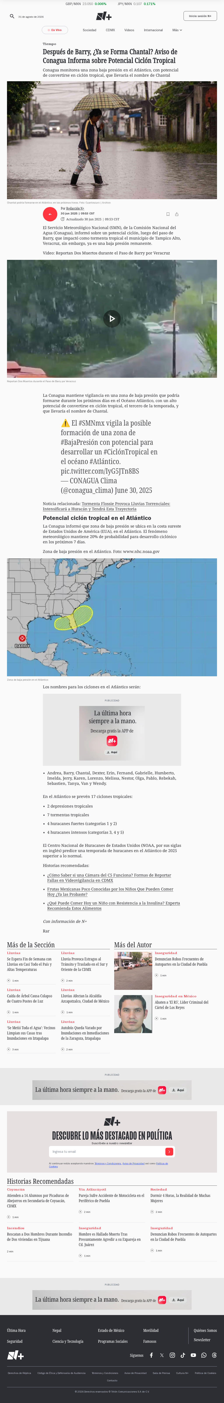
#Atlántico (104, 461)
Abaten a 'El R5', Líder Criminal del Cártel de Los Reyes (181, 1004)
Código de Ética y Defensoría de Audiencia (61, 1373)
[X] (161, 1355)
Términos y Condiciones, (108, 1164)
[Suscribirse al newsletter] (169, 1152)
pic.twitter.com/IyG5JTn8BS (100, 471)
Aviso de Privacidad (133, 1164)
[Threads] (214, 1355)
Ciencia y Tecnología (67, 1341)
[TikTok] (183, 1355)
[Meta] (151, 1355)
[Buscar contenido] (11, 16)
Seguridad (15, 1341)
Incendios (15, 1228)
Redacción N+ (75, 208)
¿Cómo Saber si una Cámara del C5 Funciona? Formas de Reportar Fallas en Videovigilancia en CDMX (109, 877)
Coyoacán (16, 1189)
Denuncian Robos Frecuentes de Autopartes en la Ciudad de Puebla (181, 961)
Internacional (153, 30)
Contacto (112, 1381)
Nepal (56, 1330)
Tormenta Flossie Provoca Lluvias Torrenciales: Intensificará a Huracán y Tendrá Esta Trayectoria (106, 506)
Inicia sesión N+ (200, 16)
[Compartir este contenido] (176, 214)
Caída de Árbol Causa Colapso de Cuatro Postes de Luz (29, 998)
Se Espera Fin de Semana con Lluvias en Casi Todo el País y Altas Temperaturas (29, 964)
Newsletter (202, 1339)
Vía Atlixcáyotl (92, 1189)
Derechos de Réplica (19, 1373)
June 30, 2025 (133, 490)
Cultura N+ (182, 1373)
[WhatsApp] (203, 1355)
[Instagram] (172, 1355)
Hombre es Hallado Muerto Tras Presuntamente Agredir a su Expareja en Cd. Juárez (110, 1239)
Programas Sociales (113, 1341)
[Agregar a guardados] (168, 214)
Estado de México (111, 1330)
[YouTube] (193, 1355)
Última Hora (16, 1330)
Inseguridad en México (175, 996)
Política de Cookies (205, 1373)
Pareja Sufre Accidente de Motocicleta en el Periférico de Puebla (111, 1198)
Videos (129, 30)
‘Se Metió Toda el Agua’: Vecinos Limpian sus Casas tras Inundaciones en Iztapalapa (31, 1033)
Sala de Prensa (161, 1373)
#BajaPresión (79, 442)
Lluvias (13, 953)
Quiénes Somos (205, 1330)
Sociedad (89, 30)
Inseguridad (166, 953)
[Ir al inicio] (15, 1355)
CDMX (110, 30)
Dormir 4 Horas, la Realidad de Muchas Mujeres (180, 1198)
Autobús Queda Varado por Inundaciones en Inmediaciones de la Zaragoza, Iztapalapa (85, 1033)
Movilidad (151, 1330)
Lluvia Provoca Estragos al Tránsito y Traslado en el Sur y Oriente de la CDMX (84, 964)
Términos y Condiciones (105, 1373)
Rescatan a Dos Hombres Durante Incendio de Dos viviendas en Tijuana (39, 1236)
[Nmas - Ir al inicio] (103, 16)
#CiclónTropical (126, 452)
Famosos (149, 1341)
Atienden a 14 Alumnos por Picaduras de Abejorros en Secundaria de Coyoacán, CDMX (38, 1200)
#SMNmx (92, 423)
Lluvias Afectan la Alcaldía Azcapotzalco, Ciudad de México (85, 998)
